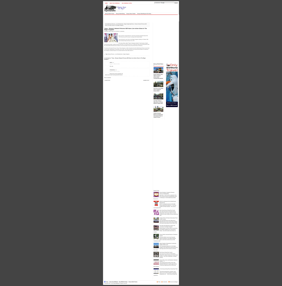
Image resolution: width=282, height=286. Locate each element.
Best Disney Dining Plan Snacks (166, 252)
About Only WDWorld (115, 3)
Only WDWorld (116, 283)
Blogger (176, 281)
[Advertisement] (139, 18)
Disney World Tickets (109, 13)
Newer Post (146, 80)
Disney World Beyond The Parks (144, 13)
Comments (165, 281)
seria (111, 62)
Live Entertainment (119, 23)
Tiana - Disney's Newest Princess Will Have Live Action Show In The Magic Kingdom (125, 29)
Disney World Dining (120, 13)
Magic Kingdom (127, 23)
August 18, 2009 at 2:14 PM (114, 71)
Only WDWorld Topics (127, 3)
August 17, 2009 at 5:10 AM (114, 63)
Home (106, 3)
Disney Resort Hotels (130, 13)
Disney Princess (112, 23)
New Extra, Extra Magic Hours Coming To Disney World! (158, 89)
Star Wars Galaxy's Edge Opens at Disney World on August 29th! (158, 102)
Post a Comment (107, 77)
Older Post (107, 80)
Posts (159, 281)
